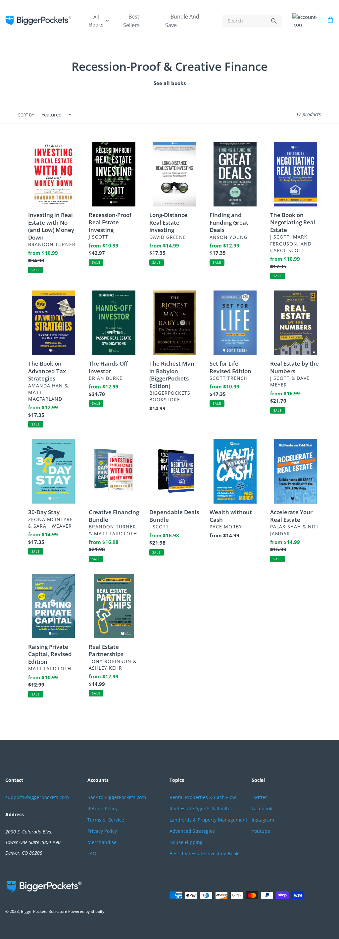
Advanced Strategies (192, 831)
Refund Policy (102, 808)
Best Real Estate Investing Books (205, 853)
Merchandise (102, 842)
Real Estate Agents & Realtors (202, 808)
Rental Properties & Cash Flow (203, 797)
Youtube (261, 831)
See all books (170, 83)
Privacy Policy (102, 831)
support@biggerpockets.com (37, 797)
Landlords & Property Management (208, 820)
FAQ (91, 853)
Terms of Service (105, 820)
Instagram (263, 820)
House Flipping (186, 842)
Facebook (262, 808)
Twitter (259, 797)
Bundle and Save (182, 21)
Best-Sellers (132, 21)
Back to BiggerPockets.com (116, 797)
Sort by (26, 115)
